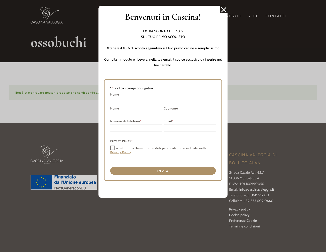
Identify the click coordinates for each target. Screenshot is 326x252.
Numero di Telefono (126, 121)
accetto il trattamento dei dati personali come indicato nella (158, 150)
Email (169, 121)
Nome (114, 108)
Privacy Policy (120, 152)
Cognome (171, 108)
